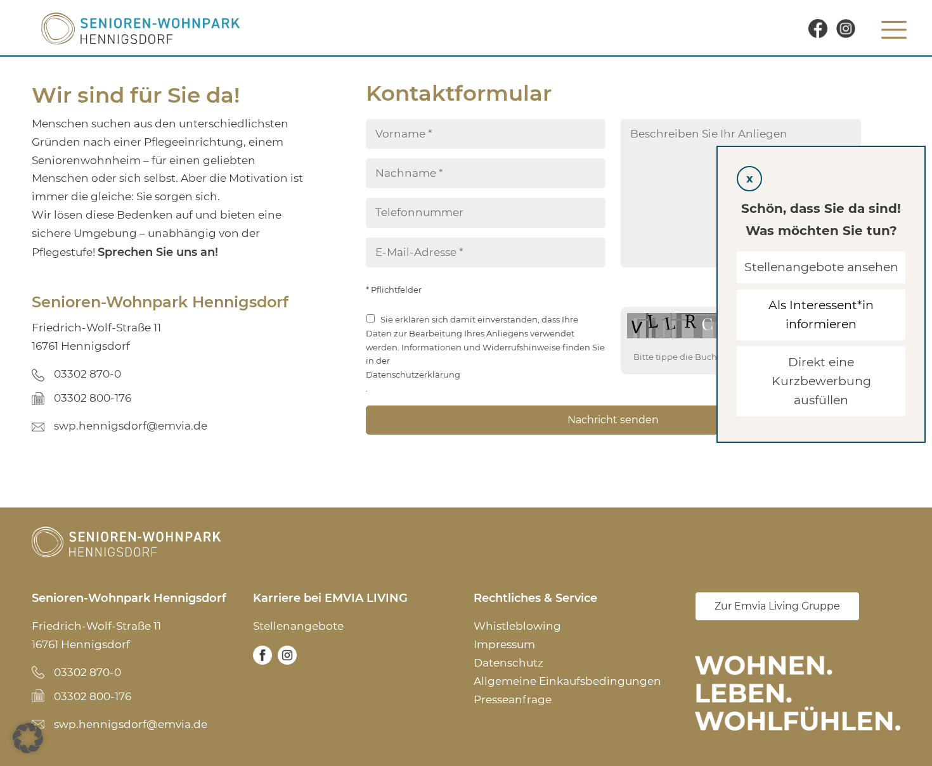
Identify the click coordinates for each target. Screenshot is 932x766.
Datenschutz (508, 662)
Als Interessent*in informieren (821, 314)
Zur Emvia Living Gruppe (777, 606)
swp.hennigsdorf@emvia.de (130, 425)
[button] (28, 738)
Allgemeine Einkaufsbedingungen (567, 681)
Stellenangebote (298, 626)
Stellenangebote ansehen (821, 267)
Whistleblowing (517, 626)
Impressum (504, 644)
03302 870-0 (87, 373)
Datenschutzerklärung (413, 375)
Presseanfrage (513, 699)
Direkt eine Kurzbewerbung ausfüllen (821, 381)
